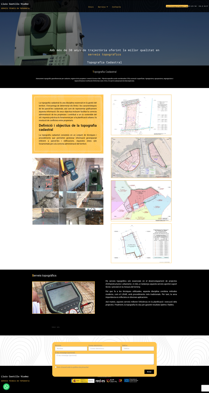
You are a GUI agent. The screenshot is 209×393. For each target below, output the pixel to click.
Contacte (116, 7)
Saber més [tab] (56, 327)
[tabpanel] (104, 332)
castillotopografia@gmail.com (177, 6)
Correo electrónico (95, 345)
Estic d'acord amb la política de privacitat (72, 367)
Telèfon (124, 345)
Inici (91, 7)
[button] (6, 386)
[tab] (46, 327)
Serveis (102, 7)
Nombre (58, 345)
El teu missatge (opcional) (65, 353)
